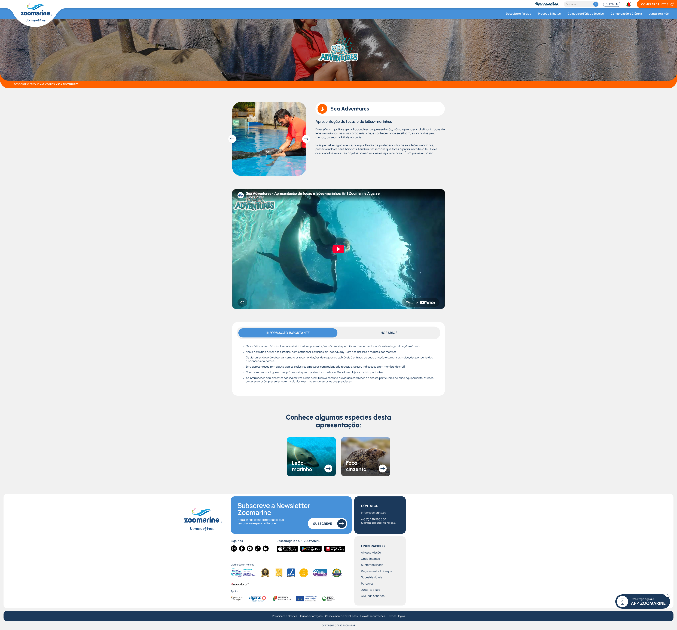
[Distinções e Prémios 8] (240, 584)
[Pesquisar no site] (595, 4)
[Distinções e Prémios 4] (291, 572)
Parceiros (367, 583)
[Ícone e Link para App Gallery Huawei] (334, 549)
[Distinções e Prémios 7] (337, 572)
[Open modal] (269, 139)
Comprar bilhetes (654, 4)
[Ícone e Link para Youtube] (250, 548)
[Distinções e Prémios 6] (320, 572)
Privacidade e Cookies (284, 616)
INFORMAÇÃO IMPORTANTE (288, 333)
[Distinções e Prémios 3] (279, 572)
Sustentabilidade (372, 565)
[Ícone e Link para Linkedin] (266, 548)
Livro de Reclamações (372, 616)
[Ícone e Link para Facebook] (242, 548)
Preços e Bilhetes (549, 14)
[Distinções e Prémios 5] (303, 572)
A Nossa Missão (371, 552)
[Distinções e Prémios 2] (265, 572)
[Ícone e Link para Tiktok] (258, 548)
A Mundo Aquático (373, 596)
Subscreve (322, 523)
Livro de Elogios (396, 616)
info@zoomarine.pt (373, 513)
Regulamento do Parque (376, 571)
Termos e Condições (311, 616)
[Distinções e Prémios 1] (243, 572)
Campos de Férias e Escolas (586, 14)
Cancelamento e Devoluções (341, 616)
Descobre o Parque (518, 14)
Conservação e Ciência (626, 14)
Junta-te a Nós (659, 14)
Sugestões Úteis (371, 577)
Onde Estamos (370, 558)
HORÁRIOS (389, 333)
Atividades (48, 84)
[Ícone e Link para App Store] (287, 549)
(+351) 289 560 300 (378, 520)
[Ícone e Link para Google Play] (311, 549)
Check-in (612, 4)
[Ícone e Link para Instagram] (234, 548)
